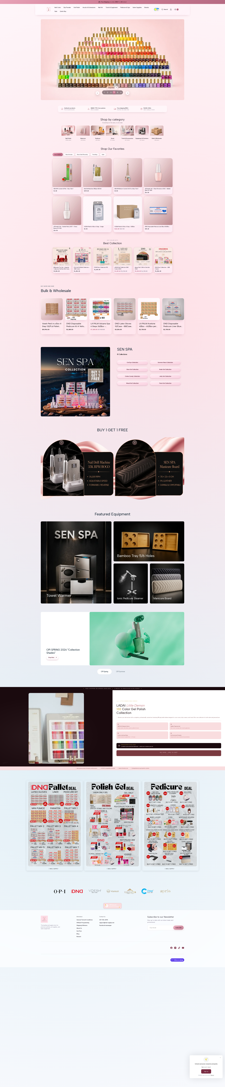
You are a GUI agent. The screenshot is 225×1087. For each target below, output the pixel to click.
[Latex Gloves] (38, 800)
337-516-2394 (103, 920)
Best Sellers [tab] (57, 154)
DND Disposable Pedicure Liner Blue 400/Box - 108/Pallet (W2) (172, 325)
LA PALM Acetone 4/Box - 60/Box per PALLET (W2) (147, 325)
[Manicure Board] (167, 583)
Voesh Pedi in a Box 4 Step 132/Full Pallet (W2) (51, 325)
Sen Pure (79, 931)
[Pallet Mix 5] (38, 856)
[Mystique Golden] (187, 822)
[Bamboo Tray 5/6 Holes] (149, 541)
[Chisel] (100, 799)
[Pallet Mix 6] (55, 856)
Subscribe (178, 927)
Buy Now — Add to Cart (169, 753)
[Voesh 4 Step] (173, 810)
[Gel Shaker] (153, 846)
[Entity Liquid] (155, 810)
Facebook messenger (105, 925)
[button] (164, 9)
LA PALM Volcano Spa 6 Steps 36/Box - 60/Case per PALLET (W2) (100, 325)
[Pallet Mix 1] (72, 816)
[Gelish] (125, 799)
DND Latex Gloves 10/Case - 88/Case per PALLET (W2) (123, 325)
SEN (115, 439)
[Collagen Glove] (153, 835)
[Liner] (56, 800)
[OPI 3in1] (124, 859)
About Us (79, 928)
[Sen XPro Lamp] (187, 797)
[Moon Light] (169, 859)
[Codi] (171, 822)
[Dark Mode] (156, 9)
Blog (78, 934)
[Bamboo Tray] (170, 846)
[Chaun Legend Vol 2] (100, 831)
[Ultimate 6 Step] (186, 835)
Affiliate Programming (83, 922)
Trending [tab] (94, 154)
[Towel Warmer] (76, 562)
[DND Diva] (101, 859)
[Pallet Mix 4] (72, 836)
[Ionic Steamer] (171, 797)
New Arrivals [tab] (69, 154)
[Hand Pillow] (153, 859)
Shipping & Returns (82, 925)
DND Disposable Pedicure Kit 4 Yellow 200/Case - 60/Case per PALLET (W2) (75, 325)
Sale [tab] (103, 154)
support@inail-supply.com (106, 922)
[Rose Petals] (188, 810)
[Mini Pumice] (38, 816)
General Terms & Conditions (85, 920)
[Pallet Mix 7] (72, 856)
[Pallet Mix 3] (55, 836)
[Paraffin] (55, 816)
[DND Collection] (124, 845)
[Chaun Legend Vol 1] (125, 831)
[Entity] (100, 817)
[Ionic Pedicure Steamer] (131, 583)
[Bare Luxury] (155, 822)
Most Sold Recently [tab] (82, 154)
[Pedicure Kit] (73, 800)
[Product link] (52, 316)
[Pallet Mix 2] (38, 836)
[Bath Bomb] (155, 797)
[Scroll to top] (221, 1083)
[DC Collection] (100, 845)
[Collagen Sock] (170, 835)
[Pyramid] (123, 815)
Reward (79, 936)
